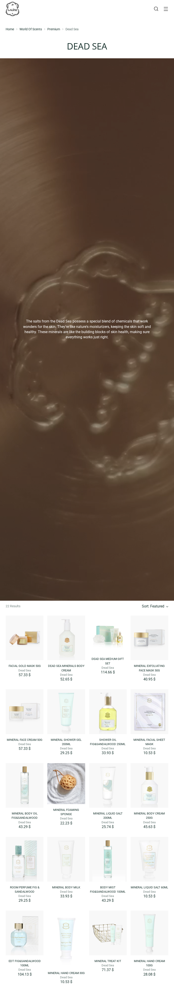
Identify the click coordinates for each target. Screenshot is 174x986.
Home (10, 29)
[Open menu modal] (166, 9)
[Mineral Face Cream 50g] (25, 711)
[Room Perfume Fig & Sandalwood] (25, 859)
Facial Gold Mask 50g (25, 666)
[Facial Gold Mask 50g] (25, 638)
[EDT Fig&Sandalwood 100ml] (25, 933)
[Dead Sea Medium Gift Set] (108, 634)
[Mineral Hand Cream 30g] (66, 939)
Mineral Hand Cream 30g (66, 973)
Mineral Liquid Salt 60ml (149, 887)
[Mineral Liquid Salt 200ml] (108, 785)
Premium (53, 29)
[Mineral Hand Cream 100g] (149, 933)
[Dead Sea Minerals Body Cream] (66, 638)
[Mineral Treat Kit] (108, 933)
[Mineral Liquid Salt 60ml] (149, 859)
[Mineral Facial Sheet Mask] (149, 711)
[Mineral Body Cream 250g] (149, 785)
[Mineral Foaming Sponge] (66, 783)
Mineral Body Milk (66, 887)
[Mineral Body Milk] (66, 859)
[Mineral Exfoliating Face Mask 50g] (149, 638)
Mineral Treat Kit (107, 961)
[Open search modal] (156, 9)
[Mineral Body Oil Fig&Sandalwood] (25, 785)
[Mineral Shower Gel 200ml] (66, 711)
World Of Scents (30, 29)
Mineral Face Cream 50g (24, 739)
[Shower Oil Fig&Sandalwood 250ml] (108, 711)
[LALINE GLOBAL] (12, 9)
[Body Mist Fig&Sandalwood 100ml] (108, 859)
